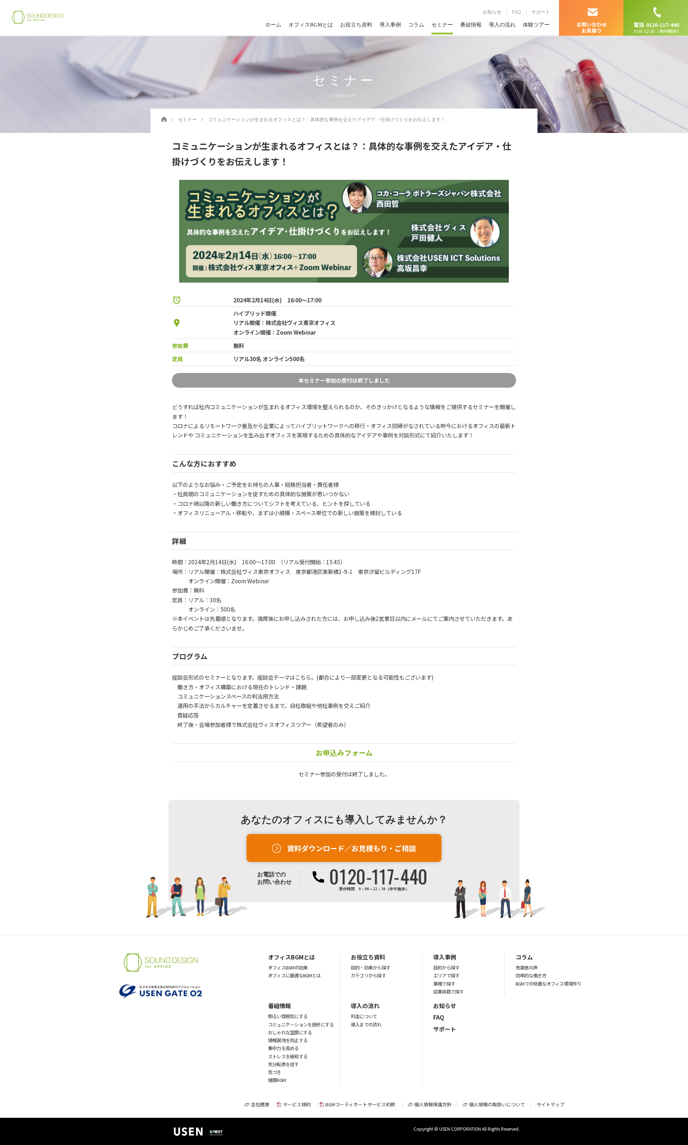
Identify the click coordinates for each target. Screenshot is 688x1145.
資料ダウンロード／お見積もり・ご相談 (351, 848)
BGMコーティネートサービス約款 (360, 1104)
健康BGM (277, 1080)
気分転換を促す (283, 1064)
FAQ (516, 12)
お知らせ (492, 12)
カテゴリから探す (368, 975)
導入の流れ (502, 25)
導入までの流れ (366, 1024)
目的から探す (446, 967)
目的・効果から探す (370, 967)
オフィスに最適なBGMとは (294, 975)
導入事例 (390, 25)
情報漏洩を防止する (287, 1040)
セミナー (442, 25)
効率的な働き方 (531, 975)
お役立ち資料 (356, 25)
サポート (540, 12)
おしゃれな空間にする (290, 1032)
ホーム (273, 25)
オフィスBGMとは (310, 25)
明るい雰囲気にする (287, 1016)
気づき (274, 1072)
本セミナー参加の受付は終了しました (344, 380)
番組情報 (471, 25)
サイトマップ (550, 1104)
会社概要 (260, 1104)
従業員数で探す (448, 991)
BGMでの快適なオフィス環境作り (549, 983)
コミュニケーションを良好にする (301, 1024)
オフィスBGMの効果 (287, 967)
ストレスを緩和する (287, 1056)
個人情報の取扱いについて (497, 1104)
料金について (364, 1016)
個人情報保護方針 (433, 1104)
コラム (416, 25)
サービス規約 (297, 1104)
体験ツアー (536, 25)
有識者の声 (527, 967)
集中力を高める (283, 1048)
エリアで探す (446, 975)
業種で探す (444, 983)
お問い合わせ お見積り (592, 27)
